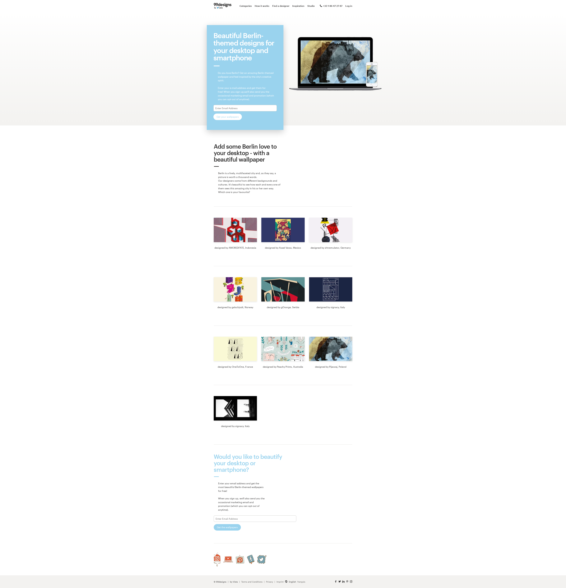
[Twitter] (261, 559)
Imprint (280, 581)
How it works (262, 5)
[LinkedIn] (343, 581)
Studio (311, 5)
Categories (246, 5)
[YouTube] (228, 559)
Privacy (269, 581)
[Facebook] (250, 559)
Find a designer (280, 5)
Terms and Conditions (252, 581)
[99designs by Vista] (222, 6)
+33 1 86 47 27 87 (332, 5)
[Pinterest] (240, 559)
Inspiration (298, 5)
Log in (348, 5)
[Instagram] (217, 559)
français (301, 581)
